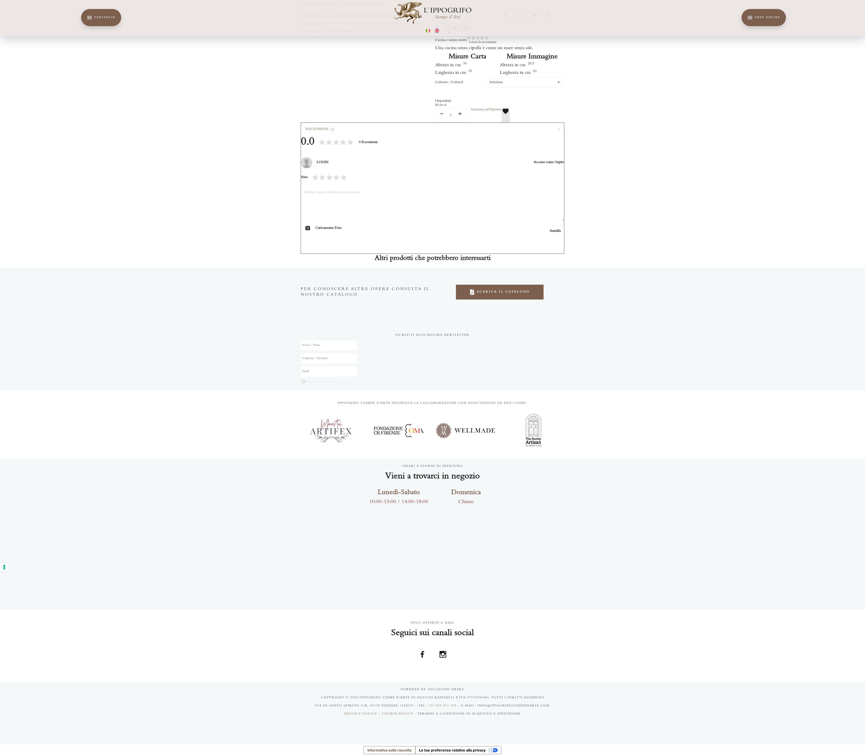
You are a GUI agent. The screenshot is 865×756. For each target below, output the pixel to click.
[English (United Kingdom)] (437, 30)
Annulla (555, 231)
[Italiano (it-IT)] (427, 30)
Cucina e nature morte (451, 40)
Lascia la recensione (482, 42)
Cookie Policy (397, 714)
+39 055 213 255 (442, 706)
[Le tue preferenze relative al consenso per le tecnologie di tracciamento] (4, 567)
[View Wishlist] (506, 115)
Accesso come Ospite (549, 162)
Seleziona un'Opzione (486, 109)
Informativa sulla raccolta (389, 750)
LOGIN (322, 162)
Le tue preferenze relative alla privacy (452, 750)
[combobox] (525, 82)
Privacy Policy (360, 714)
